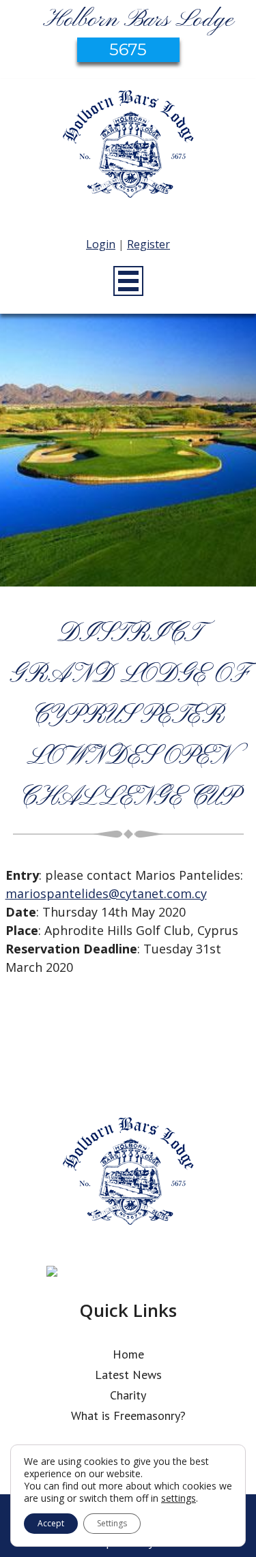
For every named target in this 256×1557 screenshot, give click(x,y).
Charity (128, 1395)
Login (100, 244)
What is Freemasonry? (128, 1415)
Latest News (128, 1374)
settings (178, 1498)
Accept (51, 1523)
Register (148, 244)
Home (128, 1354)
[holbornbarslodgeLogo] (128, 150)
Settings (112, 1523)
